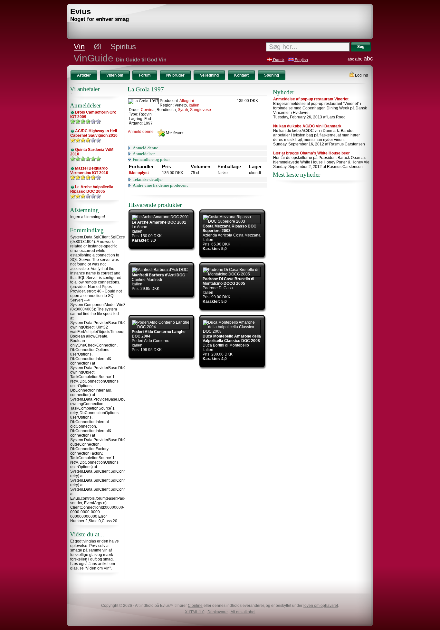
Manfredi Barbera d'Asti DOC (158, 275)
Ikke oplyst (139, 173)
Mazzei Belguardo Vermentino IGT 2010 (89, 170)
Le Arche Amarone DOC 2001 (159, 222)
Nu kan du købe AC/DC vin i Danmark (307, 126)
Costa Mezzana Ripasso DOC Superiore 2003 (229, 228)
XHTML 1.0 (195, 612)
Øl (97, 46)
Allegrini (186, 100)
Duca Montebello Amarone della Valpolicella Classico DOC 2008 (232, 338)
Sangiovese (200, 109)
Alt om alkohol (243, 612)
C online (195, 605)
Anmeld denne (141, 131)
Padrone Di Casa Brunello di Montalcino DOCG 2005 (228, 281)
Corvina (148, 109)
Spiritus (123, 46)
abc (351, 59)
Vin (79, 46)
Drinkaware (217, 612)
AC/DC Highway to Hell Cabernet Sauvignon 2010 (94, 133)
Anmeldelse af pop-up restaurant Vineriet (311, 99)
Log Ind (361, 75)
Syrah (183, 109)
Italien (194, 105)
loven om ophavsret (320, 605)
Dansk (278, 60)
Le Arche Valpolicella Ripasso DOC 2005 (91, 189)
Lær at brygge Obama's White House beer (311, 153)
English (301, 60)
